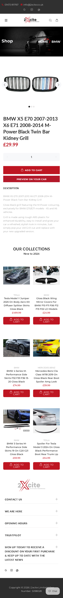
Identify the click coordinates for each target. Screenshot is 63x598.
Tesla (17, 295)
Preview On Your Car (32, 179)
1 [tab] (29, 106)
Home (43, 42)
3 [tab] (34, 106)
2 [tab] (31, 106)
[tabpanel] (31, 83)
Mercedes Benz (46, 367)
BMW (46, 295)
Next (58, 85)
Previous (5, 85)
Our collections (31, 249)
